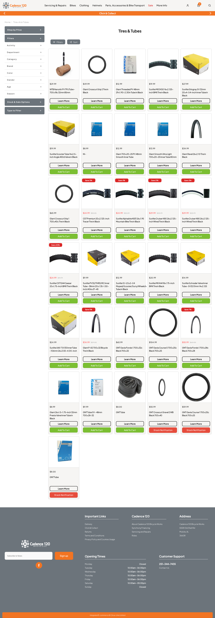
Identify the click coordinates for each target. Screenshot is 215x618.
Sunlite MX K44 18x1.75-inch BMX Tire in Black (161, 284)
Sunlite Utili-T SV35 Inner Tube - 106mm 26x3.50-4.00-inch (63, 349)
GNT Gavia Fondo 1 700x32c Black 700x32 (129, 349)
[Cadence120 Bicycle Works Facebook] (39, 565)
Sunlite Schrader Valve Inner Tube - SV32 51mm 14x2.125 (195, 284)
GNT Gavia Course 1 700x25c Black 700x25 (195, 414)
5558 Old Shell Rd (187, 528)
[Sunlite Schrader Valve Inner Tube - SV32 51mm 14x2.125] (196, 257)
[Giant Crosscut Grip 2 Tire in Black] (96, 64)
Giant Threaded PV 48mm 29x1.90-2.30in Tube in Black (129, 91)
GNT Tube (120, 412)
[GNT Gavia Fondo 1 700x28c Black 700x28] (196, 322)
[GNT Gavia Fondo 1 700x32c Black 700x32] (129, 322)
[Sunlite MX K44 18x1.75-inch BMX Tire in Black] (163, 257)
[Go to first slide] (210, 13)
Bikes (73, 5)
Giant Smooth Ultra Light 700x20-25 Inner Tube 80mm (163, 155)
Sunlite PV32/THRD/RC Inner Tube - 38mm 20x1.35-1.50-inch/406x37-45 (96, 286)
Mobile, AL (184, 532)
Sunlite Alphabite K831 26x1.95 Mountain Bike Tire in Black (130, 220)
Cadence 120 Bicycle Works (191, 524)
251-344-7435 (167, 563)
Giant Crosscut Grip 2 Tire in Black (95, 91)
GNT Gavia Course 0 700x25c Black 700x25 (163, 349)
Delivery (88, 524)
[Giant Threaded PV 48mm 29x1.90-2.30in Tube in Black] (129, 64)
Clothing (84, 5)
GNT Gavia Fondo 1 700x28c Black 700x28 (195, 349)
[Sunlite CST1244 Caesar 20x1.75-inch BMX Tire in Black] (63, 257)
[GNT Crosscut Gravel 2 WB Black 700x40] (163, 387)
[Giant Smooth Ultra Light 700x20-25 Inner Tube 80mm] (163, 128)
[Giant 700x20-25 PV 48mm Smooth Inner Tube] (129, 128)
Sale (150, 5)
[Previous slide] (4, 13)
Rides (134, 535)
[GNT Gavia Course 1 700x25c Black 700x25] (196, 387)
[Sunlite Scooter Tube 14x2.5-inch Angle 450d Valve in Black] (63, 128)
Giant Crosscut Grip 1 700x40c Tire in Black (60, 220)
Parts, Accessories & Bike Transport (125, 5)
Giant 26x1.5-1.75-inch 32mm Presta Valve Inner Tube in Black (63, 415)
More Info (161, 5)
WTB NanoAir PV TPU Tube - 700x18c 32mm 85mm (62, 91)
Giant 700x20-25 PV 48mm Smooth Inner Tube (129, 155)
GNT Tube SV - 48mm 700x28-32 (92, 414)
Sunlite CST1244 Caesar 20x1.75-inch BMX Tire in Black (64, 284)
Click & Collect (91, 528)
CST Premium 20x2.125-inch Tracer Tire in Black (96, 220)
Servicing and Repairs (141, 532)
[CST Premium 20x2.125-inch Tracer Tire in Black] (96, 193)
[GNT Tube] (129, 387)
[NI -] (96, 128)
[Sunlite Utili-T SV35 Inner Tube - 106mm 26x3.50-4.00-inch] (63, 322)
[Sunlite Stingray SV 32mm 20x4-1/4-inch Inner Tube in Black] (196, 64)
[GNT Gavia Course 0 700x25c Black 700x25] (163, 322)
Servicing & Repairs (55, 5)
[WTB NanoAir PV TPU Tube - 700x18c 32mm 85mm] (63, 64)
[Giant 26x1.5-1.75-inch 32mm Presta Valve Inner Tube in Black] (63, 387)
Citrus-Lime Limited (118, 615)
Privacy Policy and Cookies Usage (100, 539)
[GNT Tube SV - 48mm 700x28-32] (96, 387)
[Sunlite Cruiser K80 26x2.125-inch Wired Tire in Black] (163, 193)
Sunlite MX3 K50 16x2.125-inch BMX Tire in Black (161, 91)
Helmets (97, 5)
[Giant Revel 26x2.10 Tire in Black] (196, 128)
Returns (88, 532)
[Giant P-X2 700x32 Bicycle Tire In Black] (96, 322)
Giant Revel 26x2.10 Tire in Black (194, 155)
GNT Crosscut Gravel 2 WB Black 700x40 (161, 414)
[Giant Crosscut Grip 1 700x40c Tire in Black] (63, 193)
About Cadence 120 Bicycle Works (147, 524)
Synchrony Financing (141, 528)
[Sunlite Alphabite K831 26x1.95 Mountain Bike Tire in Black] (129, 193)
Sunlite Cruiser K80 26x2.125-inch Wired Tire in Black (163, 220)
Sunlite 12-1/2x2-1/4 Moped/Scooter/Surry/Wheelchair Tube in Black (130, 286)
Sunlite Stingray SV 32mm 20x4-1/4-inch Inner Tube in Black (195, 92)
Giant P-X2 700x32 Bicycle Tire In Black (95, 349)
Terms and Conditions (94, 535)
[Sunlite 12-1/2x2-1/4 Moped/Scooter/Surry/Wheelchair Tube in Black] (129, 257)
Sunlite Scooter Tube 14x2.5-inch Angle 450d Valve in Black (63, 155)
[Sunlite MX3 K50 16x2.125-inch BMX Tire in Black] (163, 64)
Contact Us (164, 568)
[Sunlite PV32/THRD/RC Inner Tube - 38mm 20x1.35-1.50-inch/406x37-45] (96, 257)
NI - (84, 154)
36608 (182, 535)
